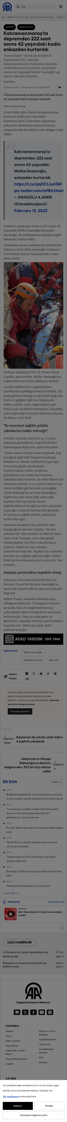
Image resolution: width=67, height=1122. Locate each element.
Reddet (49, 1106)
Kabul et (18, 1106)
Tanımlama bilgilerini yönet (33, 1115)
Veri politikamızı (11, 1096)
